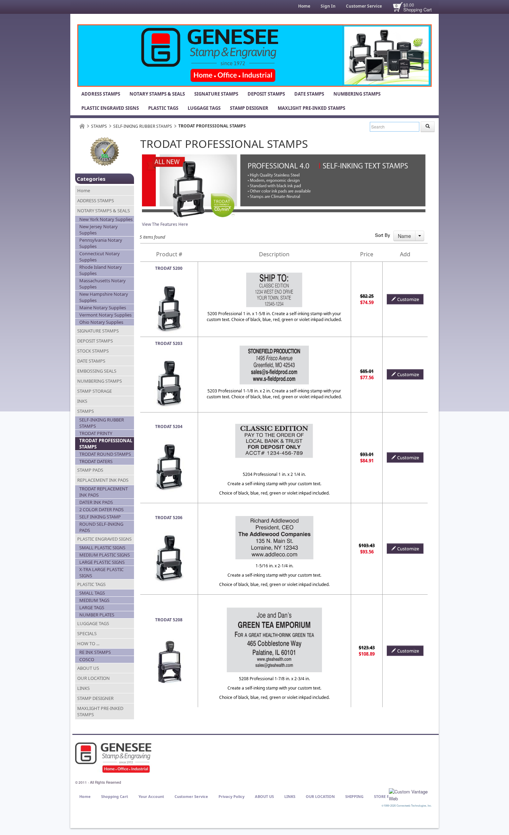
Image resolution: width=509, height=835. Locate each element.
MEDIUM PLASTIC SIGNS (104, 555)
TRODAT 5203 (168, 343)
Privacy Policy (231, 796)
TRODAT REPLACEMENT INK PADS (103, 492)
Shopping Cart (417, 9)
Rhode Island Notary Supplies (100, 270)
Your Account (151, 796)
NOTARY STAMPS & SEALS (157, 94)
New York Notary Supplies (106, 219)
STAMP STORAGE (94, 391)
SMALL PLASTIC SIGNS (102, 547)
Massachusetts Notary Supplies (102, 283)
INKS (82, 401)
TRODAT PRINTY (95, 433)
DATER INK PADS (96, 502)
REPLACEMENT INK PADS (102, 480)
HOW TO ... (88, 643)
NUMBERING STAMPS (357, 94)
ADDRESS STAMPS (100, 94)
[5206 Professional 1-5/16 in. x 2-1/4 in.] (169, 535)
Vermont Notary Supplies (105, 315)
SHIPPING (354, 796)
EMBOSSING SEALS (96, 371)
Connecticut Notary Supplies (99, 256)
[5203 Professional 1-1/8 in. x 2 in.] (169, 361)
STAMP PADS (90, 470)
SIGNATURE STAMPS (216, 94)
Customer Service (364, 6)
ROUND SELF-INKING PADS (101, 527)
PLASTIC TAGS (163, 108)
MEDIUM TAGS (94, 600)
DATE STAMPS (309, 94)
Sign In (328, 6)
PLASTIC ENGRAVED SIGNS (110, 108)
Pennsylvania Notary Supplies (100, 243)
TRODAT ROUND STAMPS (105, 454)
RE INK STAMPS (95, 652)
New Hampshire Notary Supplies (103, 297)
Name (404, 235)
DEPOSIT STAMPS (266, 94)
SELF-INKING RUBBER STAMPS (142, 126)
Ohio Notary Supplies (101, 322)
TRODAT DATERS (96, 461)
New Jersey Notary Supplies (98, 229)
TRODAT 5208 (168, 620)
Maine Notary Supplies (102, 307)
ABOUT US (88, 668)
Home (304, 6)
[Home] (82, 126)
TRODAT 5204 (168, 426)
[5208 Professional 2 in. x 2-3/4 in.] (169, 637)
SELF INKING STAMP (100, 517)
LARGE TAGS (91, 607)
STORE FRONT (387, 796)
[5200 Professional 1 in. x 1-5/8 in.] (169, 286)
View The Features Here (165, 224)
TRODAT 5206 (168, 518)
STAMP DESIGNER (249, 108)
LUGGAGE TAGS (204, 108)
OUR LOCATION (93, 678)
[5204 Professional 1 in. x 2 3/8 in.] (169, 444)
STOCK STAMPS (93, 351)
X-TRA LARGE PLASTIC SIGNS (101, 572)
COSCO (86, 659)
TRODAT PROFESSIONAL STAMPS (105, 443)
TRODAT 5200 (168, 268)
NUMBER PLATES (96, 615)
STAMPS (99, 126)
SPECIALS (87, 633)
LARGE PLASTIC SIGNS (102, 562)
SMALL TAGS (92, 593)
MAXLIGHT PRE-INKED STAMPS (311, 108)
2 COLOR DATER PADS (101, 509)
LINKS (83, 688)
